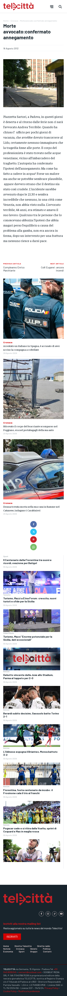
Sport (5, 556)
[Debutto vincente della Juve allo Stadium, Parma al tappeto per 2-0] (31, 697)
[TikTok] (54, 913)
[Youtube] (61, 913)
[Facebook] (33, 524)
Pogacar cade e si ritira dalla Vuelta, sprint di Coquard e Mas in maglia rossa (29, 830)
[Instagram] (48, 913)
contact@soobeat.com (29, 972)
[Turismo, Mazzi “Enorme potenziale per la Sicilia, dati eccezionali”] (31, 659)
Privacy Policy (51, 988)
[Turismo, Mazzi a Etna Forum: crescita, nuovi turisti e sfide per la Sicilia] (31, 620)
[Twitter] (33, 532)
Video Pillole (8, 633)
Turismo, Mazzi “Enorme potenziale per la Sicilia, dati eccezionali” (27, 638)
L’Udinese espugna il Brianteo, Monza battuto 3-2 (30, 753)
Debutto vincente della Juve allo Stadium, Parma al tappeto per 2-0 (28, 676)
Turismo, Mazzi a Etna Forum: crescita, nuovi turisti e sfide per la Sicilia (29, 600)
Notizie (6, 671)
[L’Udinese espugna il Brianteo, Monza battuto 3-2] (31, 774)
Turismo (7, 595)
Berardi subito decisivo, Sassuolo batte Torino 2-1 (31, 715)
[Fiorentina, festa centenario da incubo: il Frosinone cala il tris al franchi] (31, 812)
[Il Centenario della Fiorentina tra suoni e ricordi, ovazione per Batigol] (31, 582)
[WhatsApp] (33, 547)
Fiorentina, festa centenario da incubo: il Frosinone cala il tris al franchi (28, 791)
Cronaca (14, 21)
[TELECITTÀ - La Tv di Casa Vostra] (18, 6)
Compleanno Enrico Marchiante (14, 269)
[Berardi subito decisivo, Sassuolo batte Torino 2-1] (31, 735)
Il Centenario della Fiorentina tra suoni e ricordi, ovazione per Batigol (27, 561)
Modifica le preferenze (29, 991)
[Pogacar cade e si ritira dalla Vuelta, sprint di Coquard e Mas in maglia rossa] (31, 850)
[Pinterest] (33, 539)
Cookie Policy (9, 991)
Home (5, 21)
